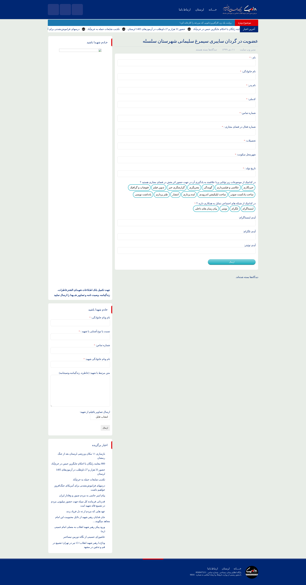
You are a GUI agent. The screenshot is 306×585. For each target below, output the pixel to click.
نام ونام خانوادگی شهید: (97, 359)
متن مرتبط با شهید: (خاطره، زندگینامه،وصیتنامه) (84, 373)
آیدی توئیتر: (250, 245)
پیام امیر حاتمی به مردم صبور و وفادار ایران (82, 495)
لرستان (199, 9)
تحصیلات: (250, 140)
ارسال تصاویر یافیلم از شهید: (95, 412)
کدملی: (251, 99)
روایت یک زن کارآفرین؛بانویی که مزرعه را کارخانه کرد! (206, 23)
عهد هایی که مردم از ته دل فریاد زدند (85, 511)
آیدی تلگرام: (249, 231)
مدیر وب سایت (248, 49)
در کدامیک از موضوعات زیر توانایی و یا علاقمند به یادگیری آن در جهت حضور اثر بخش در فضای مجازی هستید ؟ (198, 182)
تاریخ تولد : (249, 168)
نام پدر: (251, 85)
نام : (252, 57)
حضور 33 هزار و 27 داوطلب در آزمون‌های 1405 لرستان (164, 29)
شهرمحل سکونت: (245, 154)
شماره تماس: (248, 113)
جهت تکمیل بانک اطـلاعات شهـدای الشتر (88, 290)
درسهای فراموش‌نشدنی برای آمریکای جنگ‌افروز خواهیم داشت (54, 29)
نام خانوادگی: (248, 71)
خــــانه (213, 9)
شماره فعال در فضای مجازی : (239, 126)
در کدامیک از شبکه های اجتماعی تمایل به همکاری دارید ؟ (225, 203)
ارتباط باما (185, 9)
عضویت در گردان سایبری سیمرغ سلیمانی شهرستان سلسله (200, 41)
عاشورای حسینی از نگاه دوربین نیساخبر (84, 536)
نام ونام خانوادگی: (99, 317)
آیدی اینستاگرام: (247, 217)
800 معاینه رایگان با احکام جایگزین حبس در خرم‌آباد (227, 29)
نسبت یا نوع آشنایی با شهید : (94, 331)
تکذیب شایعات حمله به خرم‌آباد (111, 29)
